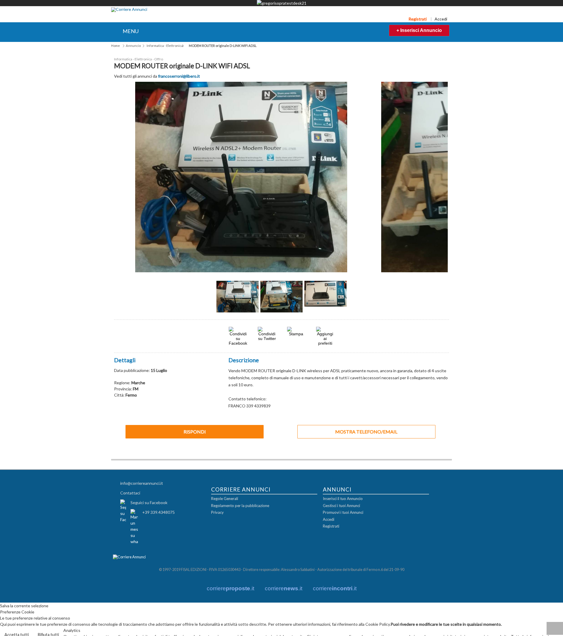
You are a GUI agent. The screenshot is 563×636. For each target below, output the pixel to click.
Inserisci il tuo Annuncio (343, 498)
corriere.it (230, 588)
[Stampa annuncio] (296, 333)
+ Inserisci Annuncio (419, 30)
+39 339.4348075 (158, 511)
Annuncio (133, 45)
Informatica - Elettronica (165, 45)
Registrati (417, 18)
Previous (207, 298)
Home (115, 45)
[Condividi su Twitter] (267, 338)
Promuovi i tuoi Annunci (343, 512)
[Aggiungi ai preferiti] (325, 335)
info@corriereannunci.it (141, 482)
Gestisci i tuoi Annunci (341, 505)
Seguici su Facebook (148, 502)
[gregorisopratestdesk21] (281, 3)
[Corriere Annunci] (129, 9)
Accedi (441, 18)
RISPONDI (195, 431)
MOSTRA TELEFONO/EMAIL (366, 431)
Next (356, 298)
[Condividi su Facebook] (238, 342)
